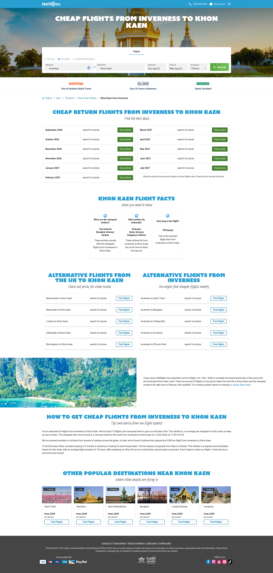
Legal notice (151, 543)
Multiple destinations (85, 59)
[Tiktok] (230, 561)
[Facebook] (208, 561)
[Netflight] (51, 4)
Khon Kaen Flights (87, 98)
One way (50, 59)
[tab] (136, 52)
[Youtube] (219, 561)
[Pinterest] (224, 561)
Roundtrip (65, 59)
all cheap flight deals (240, 384)
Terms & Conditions (136, 543)
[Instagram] (214, 561)
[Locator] (89, 68)
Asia (58, 98)
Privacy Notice (119, 543)
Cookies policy (165, 543)
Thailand (69, 98)
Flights (48, 98)
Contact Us (107, 543)
